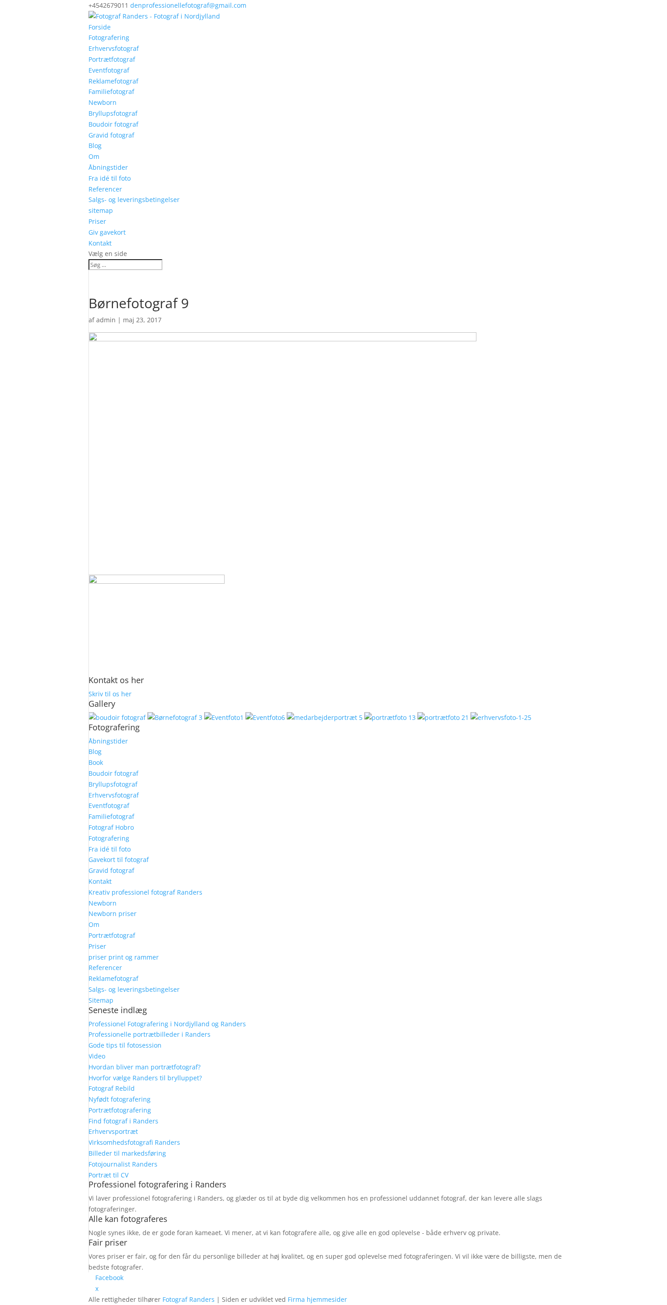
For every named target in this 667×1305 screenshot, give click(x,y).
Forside (99, 27)
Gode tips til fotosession (125, 1045)
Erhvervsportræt (113, 1131)
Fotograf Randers (188, 1299)
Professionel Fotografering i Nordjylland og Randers (167, 1023)
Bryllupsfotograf (112, 113)
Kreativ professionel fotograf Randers (145, 892)
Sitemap (100, 1000)
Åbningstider (108, 167)
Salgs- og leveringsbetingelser (134, 199)
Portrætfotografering (119, 1110)
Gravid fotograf (111, 135)
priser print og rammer (123, 957)
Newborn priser (112, 913)
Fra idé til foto (109, 178)
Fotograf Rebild (111, 1088)
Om (93, 156)
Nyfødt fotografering (119, 1099)
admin (106, 319)
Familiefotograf (111, 91)
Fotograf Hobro (111, 827)
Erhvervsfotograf (113, 48)
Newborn (102, 102)
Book (95, 762)
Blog (95, 145)
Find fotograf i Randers (123, 1121)
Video (96, 1056)
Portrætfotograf (111, 59)
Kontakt (100, 243)
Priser (97, 221)
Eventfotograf (108, 70)
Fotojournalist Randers (122, 1164)
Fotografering (108, 37)
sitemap (100, 210)
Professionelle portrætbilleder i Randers (149, 1034)
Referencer (105, 189)
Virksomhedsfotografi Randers (134, 1142)
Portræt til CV (108, 1175)
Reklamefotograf (113, 81)
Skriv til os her (110, 693)
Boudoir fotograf (113, 124)
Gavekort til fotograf (118, 859)
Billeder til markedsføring (127, 1153)
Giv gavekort (107, 232)
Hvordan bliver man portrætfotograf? (144, 1067)
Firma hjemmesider (317, 1299)
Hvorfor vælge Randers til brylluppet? (145, 1078)
